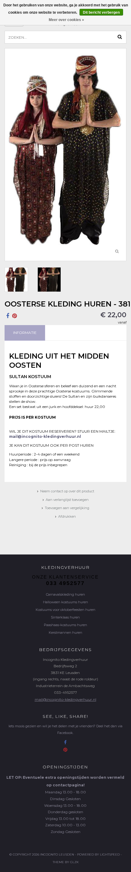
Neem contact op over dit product (67, 491)
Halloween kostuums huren (65, 602)
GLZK (74, 862)
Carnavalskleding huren (65, 594)
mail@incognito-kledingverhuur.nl (65, 699)
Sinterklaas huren (65, 617)
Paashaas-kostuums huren (65, 625)
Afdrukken (67, 516)
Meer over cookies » (66, 20)
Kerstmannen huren (65, 632)
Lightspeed (110, 854)
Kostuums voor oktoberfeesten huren (65, 610)
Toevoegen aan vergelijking (67, 508)
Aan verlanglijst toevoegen (67, 500)
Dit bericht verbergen (101, 12)
